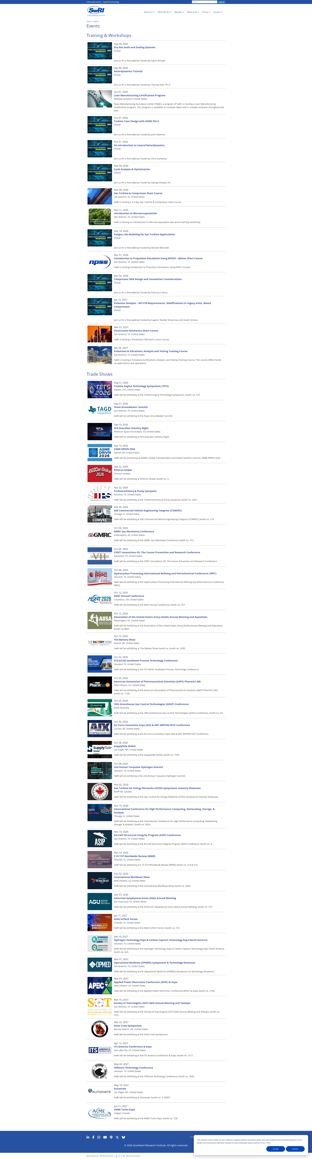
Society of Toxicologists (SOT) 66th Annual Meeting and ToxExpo (152, 1003)
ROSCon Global (123, 470)
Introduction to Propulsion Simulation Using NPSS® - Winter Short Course (158, 258)
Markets (178, 12)
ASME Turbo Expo (124, 1109)
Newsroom (192, 12)
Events (205, 12)
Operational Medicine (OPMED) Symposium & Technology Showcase (154, 962)
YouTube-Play (105, 1137)
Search (221, 2)
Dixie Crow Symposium (128, 1025)
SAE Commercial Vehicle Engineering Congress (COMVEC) (148, 510)
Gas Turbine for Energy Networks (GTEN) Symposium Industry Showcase (157, 788)
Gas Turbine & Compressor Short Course (138, 193)
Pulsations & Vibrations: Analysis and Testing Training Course (151, 351)
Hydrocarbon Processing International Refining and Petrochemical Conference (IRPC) (165, 573)
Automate (120, 1088)
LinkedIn (88, 1137)
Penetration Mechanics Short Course (136, 330)
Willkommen (107, 1156)
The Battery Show (124, 639)
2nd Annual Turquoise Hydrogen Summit (138, 767)
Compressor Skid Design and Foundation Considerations (148, 279)
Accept (275, 1149)
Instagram (98, 1137)
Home (89, 21)
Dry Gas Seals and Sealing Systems (134, 47)
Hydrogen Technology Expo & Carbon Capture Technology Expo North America (160, 940)
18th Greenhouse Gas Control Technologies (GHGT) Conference (151, 704)
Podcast (111, 1137)
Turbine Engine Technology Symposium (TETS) (141, 386)
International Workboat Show (132, 877)
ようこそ (120, 1156)
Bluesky (123, 1137)
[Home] (97, 11)
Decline (295, 1149)
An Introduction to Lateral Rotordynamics (139, 145)
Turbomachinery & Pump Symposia (135, 491)
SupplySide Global (125, 746)
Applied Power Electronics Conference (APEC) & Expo (145, 982)
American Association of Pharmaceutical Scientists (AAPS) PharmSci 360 (157, 681)
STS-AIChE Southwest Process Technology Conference (146, 660)
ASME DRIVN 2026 (124, 449)
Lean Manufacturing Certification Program (139, 95)
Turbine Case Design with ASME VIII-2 (136, 121)
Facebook (93, 1137)
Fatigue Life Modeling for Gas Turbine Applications (144, 234)
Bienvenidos (133, 1156)
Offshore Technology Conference (133, 1067)
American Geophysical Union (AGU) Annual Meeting (145, 898)
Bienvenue (92, 1156)
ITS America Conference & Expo (133, 1046)
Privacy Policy (265, 1143)
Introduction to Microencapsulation (135, 213)
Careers (217, 12)
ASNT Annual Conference (129, 596)
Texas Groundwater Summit (131, 407)
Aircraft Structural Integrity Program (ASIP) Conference (147, 835)
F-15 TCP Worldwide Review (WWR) (134, 856)
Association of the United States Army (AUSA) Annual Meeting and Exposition (160, 617)
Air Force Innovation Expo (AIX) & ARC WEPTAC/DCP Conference (152, 725)
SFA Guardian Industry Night (131, 428)
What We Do (163, 12)
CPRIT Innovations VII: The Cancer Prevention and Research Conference (157, 552)
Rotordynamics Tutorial (128, 71)
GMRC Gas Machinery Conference (134, 531)
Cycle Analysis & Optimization (132, 169)
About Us (148, 12)
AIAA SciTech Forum (126, 919)
